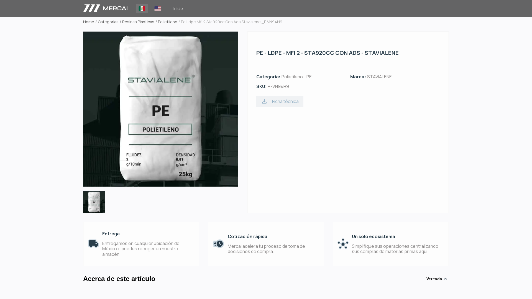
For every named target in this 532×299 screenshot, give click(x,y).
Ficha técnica (285, 101)
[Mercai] (105, 8)
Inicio (178, 8)
